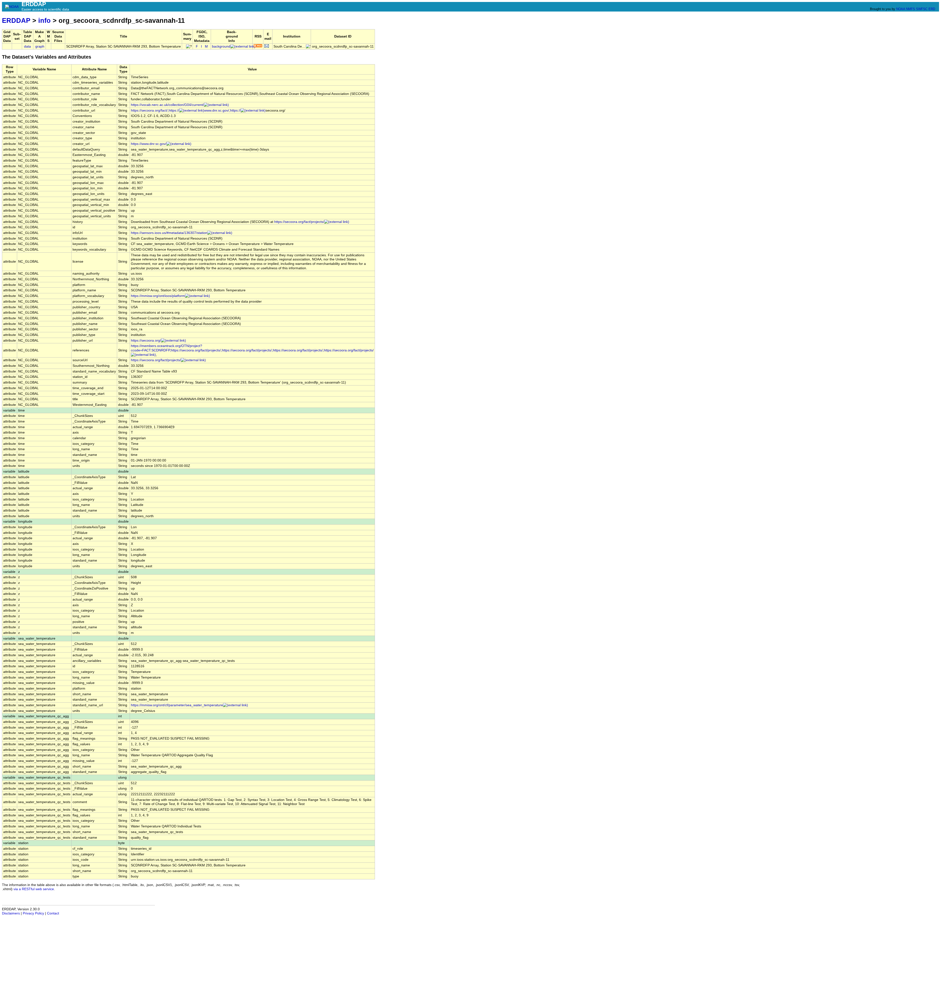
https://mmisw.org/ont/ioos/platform (158, 296)
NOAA (900, 9)
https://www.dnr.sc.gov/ (148, 144)
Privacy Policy (33, 913)
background (221, 46)
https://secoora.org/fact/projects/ (299, 222)
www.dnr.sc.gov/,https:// (222, 110)
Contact (53, 913)
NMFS (910, 9)
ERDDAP (16, 20)
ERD (932, 9)
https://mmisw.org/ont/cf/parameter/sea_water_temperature (177, 705)
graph (39, 46)
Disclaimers (11, 913)
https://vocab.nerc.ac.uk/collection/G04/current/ (167, 105)
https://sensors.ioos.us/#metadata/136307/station (169, 233)
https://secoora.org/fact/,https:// (155, 110)
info (44, 20)
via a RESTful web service (33, 889)
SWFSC (922, 9)
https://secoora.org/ (146, 340)
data (27, 46)
